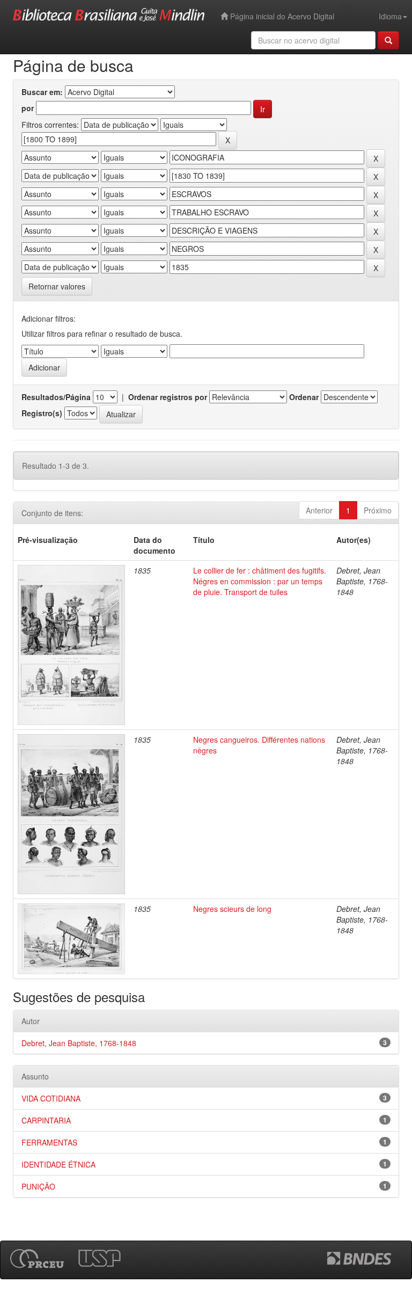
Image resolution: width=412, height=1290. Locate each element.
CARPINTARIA (46, 1120)
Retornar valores (56, 286)
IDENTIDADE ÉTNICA (58, 1164)
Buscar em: (42, 91)
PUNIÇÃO (38, 1186)
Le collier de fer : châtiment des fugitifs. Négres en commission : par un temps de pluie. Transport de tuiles (259, 581)
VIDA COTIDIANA (50, 1098)
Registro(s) (41, 413)
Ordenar (304, 397)
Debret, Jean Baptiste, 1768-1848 (78, 1043)
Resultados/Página (56, 397)
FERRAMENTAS (49, 1142)
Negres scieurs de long (232, 908)
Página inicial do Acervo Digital (281, 16)
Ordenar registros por (167, 397)
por (27, 108)
